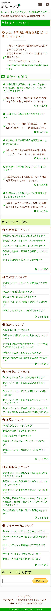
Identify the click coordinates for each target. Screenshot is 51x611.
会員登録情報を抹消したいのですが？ (23, 260)
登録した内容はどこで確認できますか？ (24, 235)
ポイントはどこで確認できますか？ (22, 553)
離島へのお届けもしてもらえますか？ (23, 352)
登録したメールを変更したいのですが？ (24, 241)
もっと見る (42, 105)
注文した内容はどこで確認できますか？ (24, 310)
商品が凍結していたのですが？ (20, 431)
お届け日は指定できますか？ (19, 291)
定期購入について (38, 12)
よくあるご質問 (18, 12)
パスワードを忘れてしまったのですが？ (24, 246)
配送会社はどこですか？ (17, 330)
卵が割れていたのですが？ (18, 436)
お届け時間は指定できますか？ (20, 296)
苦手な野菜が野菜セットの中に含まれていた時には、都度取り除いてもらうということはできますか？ (24, 87)
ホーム (3, 12)
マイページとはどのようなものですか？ (24, 531)
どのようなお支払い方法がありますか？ (24, 377)
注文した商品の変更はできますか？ (22, 559)
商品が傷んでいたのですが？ (19, 425)
